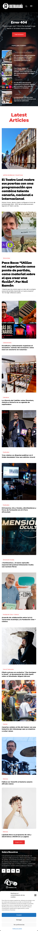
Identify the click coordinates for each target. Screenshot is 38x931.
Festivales (6, 452)
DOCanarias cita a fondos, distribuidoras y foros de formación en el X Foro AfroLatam (19, 510)
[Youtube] (18, 871)
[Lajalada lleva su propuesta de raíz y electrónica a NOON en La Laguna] (19, 808)
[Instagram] (8, 871)
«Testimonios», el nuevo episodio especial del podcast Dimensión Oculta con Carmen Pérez (17, 565)
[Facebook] (4, 871)
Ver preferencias (19, 924)
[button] (35, 895)
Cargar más (18, 842)
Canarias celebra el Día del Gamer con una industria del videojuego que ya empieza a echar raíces (19, 729)
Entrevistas (18, 65)
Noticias (5, 779)
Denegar (19, 920)
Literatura (17, 94)
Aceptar (19, 915)
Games (5, 724)
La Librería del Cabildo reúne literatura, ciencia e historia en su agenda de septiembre (25, 99)
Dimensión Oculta (8, 559)
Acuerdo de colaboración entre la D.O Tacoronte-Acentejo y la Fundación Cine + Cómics (19, 619)
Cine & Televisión (8, 669)
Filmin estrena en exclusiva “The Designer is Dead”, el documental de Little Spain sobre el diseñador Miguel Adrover (19, 674)
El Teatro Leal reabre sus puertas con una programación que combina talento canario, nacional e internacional (24, 57)
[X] (13, 871)
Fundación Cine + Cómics (11, 614)
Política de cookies (17, 928)
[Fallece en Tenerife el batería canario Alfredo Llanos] (19, 755)
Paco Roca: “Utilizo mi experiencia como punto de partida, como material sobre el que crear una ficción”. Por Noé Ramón (24, 71)
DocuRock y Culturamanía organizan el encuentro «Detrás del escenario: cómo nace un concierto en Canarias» (24, 85)
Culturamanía (18, 79)
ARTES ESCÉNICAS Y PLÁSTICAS (23, 52)
